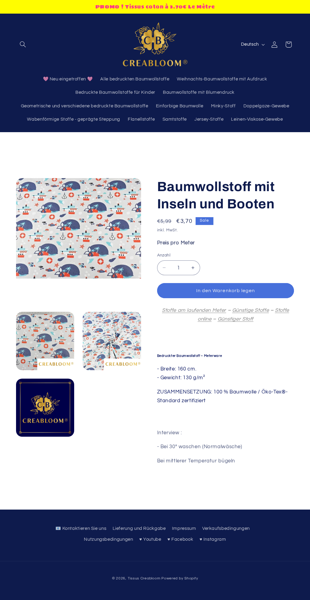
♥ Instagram (213, 539)
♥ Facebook (180, 539)
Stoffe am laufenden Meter (194, 310)
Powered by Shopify (179, 578)
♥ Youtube (150, 539)
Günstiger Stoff (235, 319)
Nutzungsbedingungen (108, 539)
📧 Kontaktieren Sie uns (80, 528)
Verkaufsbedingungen (226, 528)
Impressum (184, 528)
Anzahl (164, 255)
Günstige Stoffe (250, 310)
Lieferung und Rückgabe (139, 528)
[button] (23, 44)
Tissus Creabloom (145, 578)
